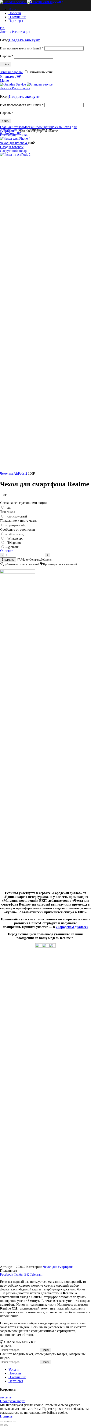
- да (8, 507)
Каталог (17, 127)
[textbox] (45, 902)
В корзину (8, 559)
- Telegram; (13, 542)
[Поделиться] (6, 1421)
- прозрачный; (16, 525)
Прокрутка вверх (12, 1401)
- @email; (12, 547)
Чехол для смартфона (58, 1267)
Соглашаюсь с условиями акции (23, 503)
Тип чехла (7, 511)
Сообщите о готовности (17, 529)
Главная (5, 127)
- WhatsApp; (14, 538)
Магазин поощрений (38, 127)
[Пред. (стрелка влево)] (1, 1425)
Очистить (7, 550)
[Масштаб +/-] (14, 1421)
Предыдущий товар (14, 134)
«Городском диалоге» (72, 927)
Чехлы (57, 127)
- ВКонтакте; (15, 534)
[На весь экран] (10, 1421)
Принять (6, 1416)
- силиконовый (16, 516)
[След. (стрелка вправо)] (6, 1425)
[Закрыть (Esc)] (1, 1421)
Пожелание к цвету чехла (18, 520)
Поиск (45, 1350)
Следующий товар (13, 151)
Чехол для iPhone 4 (14, 143)
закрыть (5, 1397)
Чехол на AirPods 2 (14, 473)
